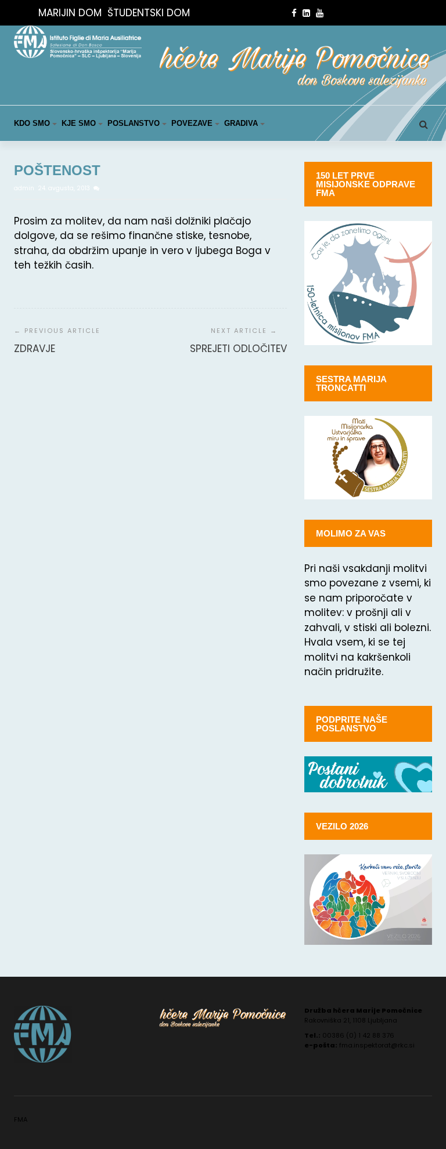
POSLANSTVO (133, 123)
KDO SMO (32, 123)
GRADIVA (241, 123)
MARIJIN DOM (70, 13)
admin (25, 188)
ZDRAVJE (34, 349)
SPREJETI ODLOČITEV (238, 349)
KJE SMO (79, 123)
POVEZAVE (192, 123)
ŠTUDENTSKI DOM (148, 13)
